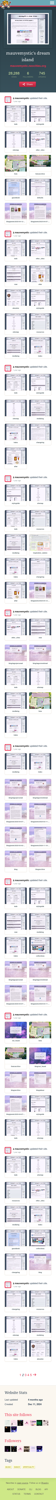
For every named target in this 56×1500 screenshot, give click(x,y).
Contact (39, 1493)
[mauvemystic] (8, 99)
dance (17, 1467)
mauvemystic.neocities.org (28, 66)
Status (16, 1493)
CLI (30, 1489)
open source (22, 1482)
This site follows (18, 1415)
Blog (38, 1489)
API (46, 1489)
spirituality (28, 1467)
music (8, 1467)
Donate (21, 1489)
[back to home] (5, 4)
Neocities (10, 1482)
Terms (27, 1493)
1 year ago (17, 101)
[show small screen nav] (52, 3)
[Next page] (35, 1374)
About (10, 1489)
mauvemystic (22, 98)
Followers (13, 1441)
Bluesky (45, 1482)
